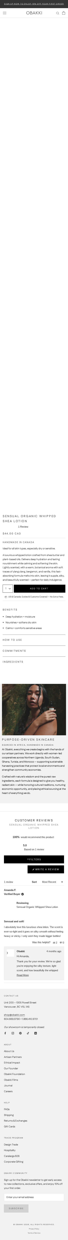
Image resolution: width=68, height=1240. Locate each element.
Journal (8, 1085)
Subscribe (16, 1208)
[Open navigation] (4, 13)
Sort (34, 881)
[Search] (57, 13)
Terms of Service (34, 1233)
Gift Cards (9, 1126)
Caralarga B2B (11, 1156)
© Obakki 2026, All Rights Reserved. (34, 1224)
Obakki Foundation (14, 1074)
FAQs (7, 1109)
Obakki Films (11, 1080)
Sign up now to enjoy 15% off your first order (34, 4)
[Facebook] (5, 1033)
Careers (8, 1091)
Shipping (9, 1115)
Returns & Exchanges (15, 1121)
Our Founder (11, 1068)
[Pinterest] (20, 1033)
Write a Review (47, 870)
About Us (9, 1051)
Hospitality (10, 1150)
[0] (63, 13)
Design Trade (11, 1144)
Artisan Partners (13, 1057)
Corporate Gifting (13, 1162)
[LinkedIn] (35, 1033)
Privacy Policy (34, 1229)
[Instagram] (13, 1033)
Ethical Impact (12, 1062)
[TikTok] (28, 1033)
